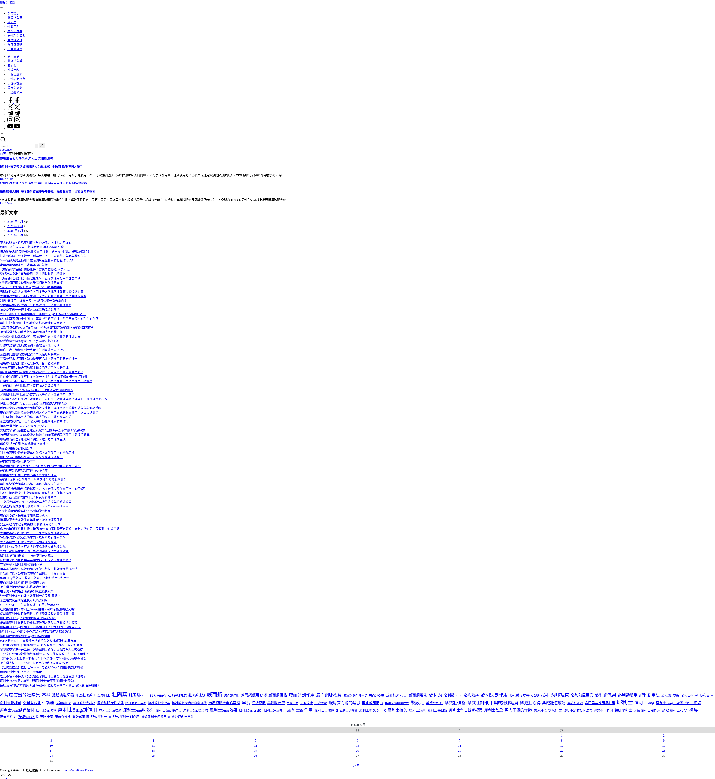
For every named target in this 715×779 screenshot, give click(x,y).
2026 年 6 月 (15, 230)
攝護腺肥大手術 (135, 703)
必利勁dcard (453, 695)
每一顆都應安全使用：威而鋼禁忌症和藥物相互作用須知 (37, 260)
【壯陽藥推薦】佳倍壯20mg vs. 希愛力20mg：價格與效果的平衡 (42, 667)
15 (561, 745)
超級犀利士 (623, 710)
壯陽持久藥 (20, 158)
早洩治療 (306, 703)
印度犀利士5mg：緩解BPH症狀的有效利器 (28, 618)
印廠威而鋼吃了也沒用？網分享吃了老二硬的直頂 (33, 439)
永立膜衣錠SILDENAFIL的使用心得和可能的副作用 (34, 663)
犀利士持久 (397, 710)
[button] (36, 146)
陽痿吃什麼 (44, 717)
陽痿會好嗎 (63, 717)
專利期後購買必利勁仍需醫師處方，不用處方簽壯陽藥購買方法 (41, 372)
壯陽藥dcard (139, 695)
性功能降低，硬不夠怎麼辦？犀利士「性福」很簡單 (34, 573)
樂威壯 (417, 702)
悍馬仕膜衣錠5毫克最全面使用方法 (23, 426)
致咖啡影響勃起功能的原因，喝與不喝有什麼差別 (33, 537)
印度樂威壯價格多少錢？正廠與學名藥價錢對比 (31, 457)
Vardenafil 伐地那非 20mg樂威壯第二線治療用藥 (31, 287)
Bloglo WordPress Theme (78, 770)
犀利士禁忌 (493, 710)
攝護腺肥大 (64, 703)
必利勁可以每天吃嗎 (524, 695)
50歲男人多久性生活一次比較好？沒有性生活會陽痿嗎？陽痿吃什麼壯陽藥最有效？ (55, 399)
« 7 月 (356, 765)
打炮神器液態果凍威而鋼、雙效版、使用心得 (30, 345)
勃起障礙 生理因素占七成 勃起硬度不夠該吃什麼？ (33, 247)
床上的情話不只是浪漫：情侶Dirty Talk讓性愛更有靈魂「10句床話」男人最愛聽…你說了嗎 (59, 528)
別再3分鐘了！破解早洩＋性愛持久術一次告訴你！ (33, 300)
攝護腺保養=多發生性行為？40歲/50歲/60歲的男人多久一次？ (40, 466)
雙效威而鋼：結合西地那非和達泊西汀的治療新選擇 (34, 367)
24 (51, 755)
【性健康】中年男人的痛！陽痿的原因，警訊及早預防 (36, 417)
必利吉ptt (706, 695)
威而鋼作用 (231, 695)
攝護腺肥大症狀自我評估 (189, 703)
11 (153, 745)
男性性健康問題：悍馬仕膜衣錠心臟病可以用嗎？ (33, 323)
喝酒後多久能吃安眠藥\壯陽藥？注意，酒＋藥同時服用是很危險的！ (45, 251)
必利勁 (435, 695)
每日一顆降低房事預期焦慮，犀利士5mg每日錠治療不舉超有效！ (43, 314)
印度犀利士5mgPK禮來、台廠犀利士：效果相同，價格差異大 (40, 627)
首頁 (3, 153)
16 (663, 745)
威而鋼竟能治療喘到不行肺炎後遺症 (24, 470)
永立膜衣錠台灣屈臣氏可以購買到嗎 (24, 600)
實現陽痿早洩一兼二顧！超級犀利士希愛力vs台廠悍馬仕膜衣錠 (41, 649)
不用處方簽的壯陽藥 (20, 695)
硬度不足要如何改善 (578, 710)
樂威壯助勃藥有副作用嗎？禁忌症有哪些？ (28, 497)
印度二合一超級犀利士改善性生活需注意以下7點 (32, 349)
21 (459, 750)
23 (663, 750)
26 (255, 755)
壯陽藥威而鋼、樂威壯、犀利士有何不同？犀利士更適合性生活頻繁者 (46, 381)
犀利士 (32, 158)
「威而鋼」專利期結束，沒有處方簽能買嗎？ (30, 385)
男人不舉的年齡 (518, 710)
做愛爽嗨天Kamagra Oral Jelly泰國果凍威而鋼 (29, 341)
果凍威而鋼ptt (372, 703)
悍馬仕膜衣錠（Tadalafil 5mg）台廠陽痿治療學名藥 (33, 403)
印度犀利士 (102, 695)
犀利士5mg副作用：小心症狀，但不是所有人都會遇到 (35, 631)
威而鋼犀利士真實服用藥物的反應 (22, 582)
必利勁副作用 (494, 695)
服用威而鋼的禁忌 (344, 703)
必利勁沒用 (628, 695)
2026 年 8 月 (15, 221)
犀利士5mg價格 (46, 710)
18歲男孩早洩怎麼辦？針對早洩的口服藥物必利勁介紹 (36, 305)
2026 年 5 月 (15, 235)
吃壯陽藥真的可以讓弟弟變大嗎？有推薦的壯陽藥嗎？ (36, 560)
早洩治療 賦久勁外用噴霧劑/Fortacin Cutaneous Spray (34, 506)
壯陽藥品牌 (158, 695)
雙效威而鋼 (80, 717)
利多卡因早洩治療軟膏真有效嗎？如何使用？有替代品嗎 (37, 452)
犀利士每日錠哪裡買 (466, 710)
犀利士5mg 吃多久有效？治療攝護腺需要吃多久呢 (33, 546)
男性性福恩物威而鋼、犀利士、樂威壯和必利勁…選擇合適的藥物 (43, 296)
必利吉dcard (689, 695)
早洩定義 (292, 703)
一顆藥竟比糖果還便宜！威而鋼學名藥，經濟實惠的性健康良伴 (41, 336)
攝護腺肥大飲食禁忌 (224, 703)
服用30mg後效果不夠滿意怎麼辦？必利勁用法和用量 (34, 578)
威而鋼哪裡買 (329, 695)
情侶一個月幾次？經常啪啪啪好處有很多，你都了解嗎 (36, 493)
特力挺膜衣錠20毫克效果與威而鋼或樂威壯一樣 (31, 332)
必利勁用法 (649, 695)
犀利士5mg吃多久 (138, 710)
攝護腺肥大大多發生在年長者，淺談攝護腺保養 (31, 519)
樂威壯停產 (434, 703)
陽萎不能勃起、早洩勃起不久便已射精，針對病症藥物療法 (38, 569)
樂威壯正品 (575, 703)
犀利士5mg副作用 (77, 710)
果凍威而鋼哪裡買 (397, 703)
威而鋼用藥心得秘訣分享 (16, 448)
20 (357, 750)
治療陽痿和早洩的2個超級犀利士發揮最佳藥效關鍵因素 (36, 390)
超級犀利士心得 (674, 710)
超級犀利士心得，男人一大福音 (21, 672)
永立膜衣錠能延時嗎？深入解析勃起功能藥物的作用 (34, 421)
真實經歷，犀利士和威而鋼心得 (21, 564)
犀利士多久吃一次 (372, 710)
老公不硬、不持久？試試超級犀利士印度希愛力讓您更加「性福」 (43, 676)
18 (153, 750)
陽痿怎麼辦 (79, 183)
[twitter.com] (13, 109)
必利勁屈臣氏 (582, 695)
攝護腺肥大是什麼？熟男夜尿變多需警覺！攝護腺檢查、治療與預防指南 (47, 191)
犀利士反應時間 (326, 710)
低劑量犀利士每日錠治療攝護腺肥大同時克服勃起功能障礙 (38, 622)
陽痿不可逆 (8, 717)
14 (459, 745)
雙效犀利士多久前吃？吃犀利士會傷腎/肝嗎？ (30, 595)
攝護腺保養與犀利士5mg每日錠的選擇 (25, 636)
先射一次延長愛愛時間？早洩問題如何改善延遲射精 (34, 551)
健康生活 (6, 158)
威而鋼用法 (418, 695)
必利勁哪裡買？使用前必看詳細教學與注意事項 (31, 282)
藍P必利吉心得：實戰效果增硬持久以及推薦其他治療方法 (38, 640)
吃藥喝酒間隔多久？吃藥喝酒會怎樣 (24, 264)
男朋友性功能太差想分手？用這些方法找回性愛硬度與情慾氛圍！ (43, 291)
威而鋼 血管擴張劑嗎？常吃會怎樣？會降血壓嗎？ (33, 479)
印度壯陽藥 (7, 2)
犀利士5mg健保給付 (17, 710)
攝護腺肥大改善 (159, 703)
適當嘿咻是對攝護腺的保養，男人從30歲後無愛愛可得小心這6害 (42, 488)
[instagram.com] (13, 121)
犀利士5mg (644, 703)
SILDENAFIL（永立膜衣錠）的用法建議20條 (29, 604)
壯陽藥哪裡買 (177, 695)
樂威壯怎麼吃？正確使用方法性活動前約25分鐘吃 (33, 273)
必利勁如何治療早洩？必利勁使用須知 (25, 510)
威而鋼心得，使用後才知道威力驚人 (24, 515)
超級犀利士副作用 (647, 710)
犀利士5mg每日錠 (250, 710)
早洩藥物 (320, 703)
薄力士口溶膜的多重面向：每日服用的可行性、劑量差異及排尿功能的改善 (49, 318)
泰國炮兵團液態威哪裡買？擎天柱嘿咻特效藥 (30, 354)
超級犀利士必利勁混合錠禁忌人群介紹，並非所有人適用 (37, 394)
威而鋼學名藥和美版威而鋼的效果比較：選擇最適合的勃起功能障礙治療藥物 (50, 408)
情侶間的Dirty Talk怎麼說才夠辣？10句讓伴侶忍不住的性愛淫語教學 (45, 434)
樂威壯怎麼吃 (554, 703)
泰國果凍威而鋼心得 (600, 703)
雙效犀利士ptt (101, 717)
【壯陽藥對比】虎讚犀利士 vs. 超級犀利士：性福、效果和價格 (41, 645)
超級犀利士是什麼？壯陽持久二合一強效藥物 (30, 363)
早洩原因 (259, 703)
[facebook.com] (13, 102)
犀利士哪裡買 (349, 710)
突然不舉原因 (603, 710)
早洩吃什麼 (276, 703)
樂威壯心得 (530, 703)
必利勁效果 (605, 695)
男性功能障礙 (47, 183)
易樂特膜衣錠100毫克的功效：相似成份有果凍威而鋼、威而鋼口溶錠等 (47, 327)
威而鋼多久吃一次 (355, 695)
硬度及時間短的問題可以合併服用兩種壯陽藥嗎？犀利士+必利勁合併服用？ (50, 685)
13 (357, 745)
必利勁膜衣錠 (670, 695)
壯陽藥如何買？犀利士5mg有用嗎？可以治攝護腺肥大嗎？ (38, 609)
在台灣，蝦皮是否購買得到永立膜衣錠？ (27, 591)
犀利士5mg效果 (223, 710)
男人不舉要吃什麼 (548, 710)
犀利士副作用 (300, 710)
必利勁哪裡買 (555, 694)
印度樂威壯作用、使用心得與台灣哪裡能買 (28, 475)
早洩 (246, 703)
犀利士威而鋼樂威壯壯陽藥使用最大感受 (27, 555)
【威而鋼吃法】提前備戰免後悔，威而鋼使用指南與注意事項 (40, 278)
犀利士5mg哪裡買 (168, 710)
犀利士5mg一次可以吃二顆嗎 (678, 703)
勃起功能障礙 (63, 695)
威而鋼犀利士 (396, 695)
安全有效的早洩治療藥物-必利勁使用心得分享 (30, 524)
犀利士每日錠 (437, 710)
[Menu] (1, 7)
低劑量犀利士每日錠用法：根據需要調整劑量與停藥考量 (37, 613)
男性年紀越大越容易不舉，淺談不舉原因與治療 (31, 484)
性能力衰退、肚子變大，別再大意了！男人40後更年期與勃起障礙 (43, 256)
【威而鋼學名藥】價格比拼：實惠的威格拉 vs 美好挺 (35, 269)
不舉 (46, 695)
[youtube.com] (13, 128)
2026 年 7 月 (15, 226)
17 (51, 750)
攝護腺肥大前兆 (84, 703)
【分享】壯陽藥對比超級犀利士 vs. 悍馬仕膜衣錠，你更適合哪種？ (44, 654)
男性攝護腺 (45, 158)
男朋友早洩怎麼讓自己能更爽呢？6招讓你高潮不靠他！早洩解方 (42, 430)
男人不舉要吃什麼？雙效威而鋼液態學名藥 (28, 542)
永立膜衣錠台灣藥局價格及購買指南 (24, 587)
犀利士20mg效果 (274, 710)
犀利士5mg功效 (110, 710)
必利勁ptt (471, 695)
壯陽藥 (119, 695)
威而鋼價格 (277, 695)
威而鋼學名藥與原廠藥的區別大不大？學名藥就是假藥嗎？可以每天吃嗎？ (49, 412)
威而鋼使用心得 (254, 695)
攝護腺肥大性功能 (110, 703)
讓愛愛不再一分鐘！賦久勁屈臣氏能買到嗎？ (30, 309)
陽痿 (693, 709)
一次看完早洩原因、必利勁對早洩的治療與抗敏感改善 (36, 502)
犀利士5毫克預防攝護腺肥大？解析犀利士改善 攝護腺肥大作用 (41, 166)
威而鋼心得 (376, 695)
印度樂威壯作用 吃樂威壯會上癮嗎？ (24, 443)
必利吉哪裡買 (10, 703)
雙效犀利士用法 (183, 717)
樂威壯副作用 (480, 703)
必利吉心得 (32, 703)
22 (561, 750)
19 (255, 750)
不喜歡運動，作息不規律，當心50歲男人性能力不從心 (36, 242)
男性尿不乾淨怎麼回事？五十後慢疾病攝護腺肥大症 (34, 533)
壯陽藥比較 (196, 695)
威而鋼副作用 (301, 695)
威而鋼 (215, 695)
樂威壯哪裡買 (506, 703)
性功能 (48, 703)
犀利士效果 (417, 710)
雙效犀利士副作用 (126, 717)
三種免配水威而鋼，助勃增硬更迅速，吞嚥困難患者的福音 (38, 358)
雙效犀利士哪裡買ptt (155, 717)
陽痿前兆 (26, 716)
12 (255, 745)
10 (51, 745)
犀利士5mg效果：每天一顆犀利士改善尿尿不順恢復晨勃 (37, 680)
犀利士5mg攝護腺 (195, 710)
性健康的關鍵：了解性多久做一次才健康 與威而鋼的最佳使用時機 (43, 376)
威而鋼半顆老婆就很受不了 (18, 461)
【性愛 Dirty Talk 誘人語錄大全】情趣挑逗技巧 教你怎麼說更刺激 (43, 658)
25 (153, 755)
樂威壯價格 (455, 703)
